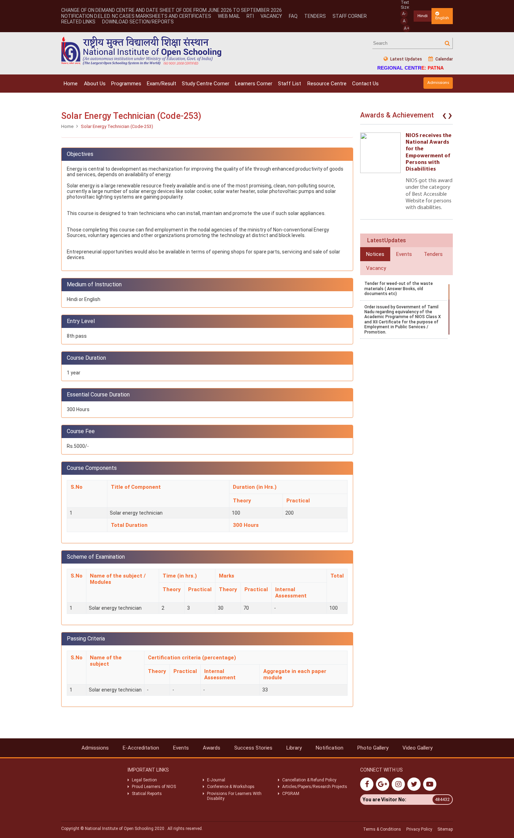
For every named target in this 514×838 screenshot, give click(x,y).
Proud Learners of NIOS (154, 786)
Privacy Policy (419, 829)
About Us (95, 83)
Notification (329, 748)
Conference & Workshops (231, 786)
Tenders (315, 16)
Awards (211, 748)
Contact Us (365, 83)
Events (181, 748)
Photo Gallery (372, 748)
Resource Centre (327, 83)
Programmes (126, 83)
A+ (406, 28)
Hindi (422, 16)
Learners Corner (253, 83)
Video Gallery (417, 748)
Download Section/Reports (138, 21)
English (442, 18)
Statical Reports (147, 793)
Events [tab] (404, 254)
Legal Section (144, 780)
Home (71, 83)
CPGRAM (291, 793)
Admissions (438, 82)
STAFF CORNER (350, 16)
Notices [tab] (375, 254)
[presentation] (444, 116)
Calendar (443, 59)
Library (294, 748)
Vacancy (271, 16)
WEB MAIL (229, 16)
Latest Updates (405, 59)
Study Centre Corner (205, 83)
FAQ (293, 16)
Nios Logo (141, 50)
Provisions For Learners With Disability (234, 796)
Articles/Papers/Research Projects (314, 786)
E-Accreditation (141, 748)
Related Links (78, 21)
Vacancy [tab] (376, 268)
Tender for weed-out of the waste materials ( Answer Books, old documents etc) (398, 288)
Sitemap (445, 829)
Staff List (289, 83)
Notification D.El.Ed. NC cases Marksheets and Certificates (136, 16)
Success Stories (253, 748)
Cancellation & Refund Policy (309, 780)
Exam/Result (161, 83)
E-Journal (216, 780)
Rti (250, 16)
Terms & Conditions (382, 829)
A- (404, 13)
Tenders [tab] (433, 254)
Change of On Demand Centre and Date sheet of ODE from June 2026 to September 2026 (171, 10)
